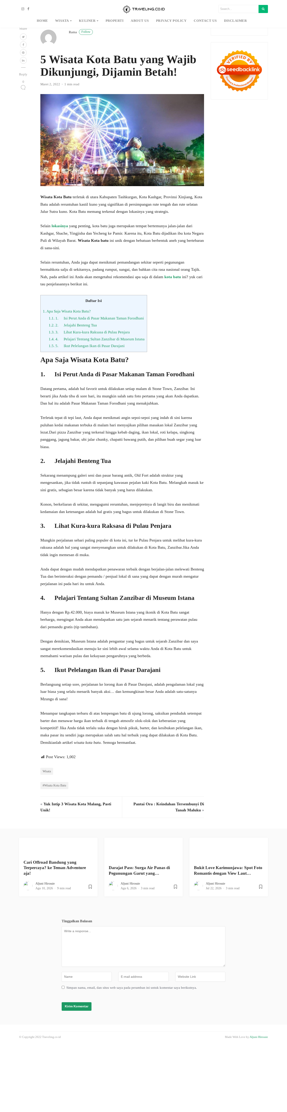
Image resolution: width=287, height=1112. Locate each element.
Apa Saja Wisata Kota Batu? (67, 311)
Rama (79, 32)
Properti (115, 20)
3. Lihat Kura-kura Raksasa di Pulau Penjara (89, 332)
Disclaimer (235, 20)
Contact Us (205, 20)
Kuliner (87, 20)
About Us (140, 20)
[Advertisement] (134, 1077)
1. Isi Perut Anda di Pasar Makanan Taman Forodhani (96, 318)
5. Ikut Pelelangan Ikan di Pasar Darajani (87, 346)
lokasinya (60, 226)
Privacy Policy (171, 20)
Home (42, 20)
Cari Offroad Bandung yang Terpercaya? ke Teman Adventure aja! (55, 868)
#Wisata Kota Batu (54, 785)
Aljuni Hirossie (45, 883)
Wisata (62, 20)
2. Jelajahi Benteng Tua (73, 325)
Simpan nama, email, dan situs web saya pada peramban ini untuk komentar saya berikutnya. (131, 987)
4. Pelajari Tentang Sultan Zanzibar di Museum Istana (97, 339)
